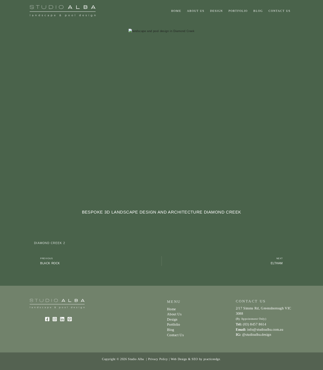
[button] (36, 104)
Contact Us (279, 11)
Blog (258, 11)
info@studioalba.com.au (265, 329)
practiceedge (211, 359)
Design (216, 11)
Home (176, 11)
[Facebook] (47, 319)
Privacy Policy (158, 359)
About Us (196, 11)
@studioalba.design (256, 334)
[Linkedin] (62, 319)
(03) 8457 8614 (254, 324)
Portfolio (238, 11)
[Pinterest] (69, 319)
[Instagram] (54, 319)
